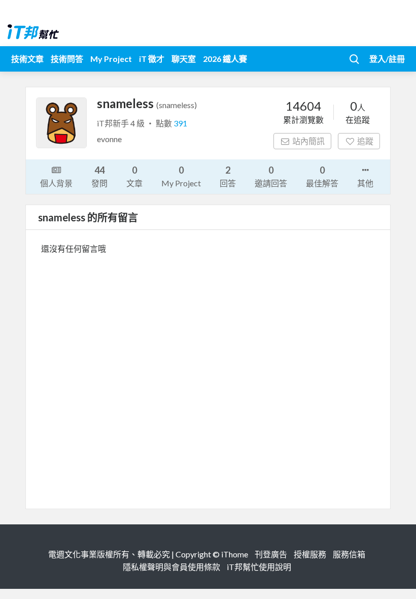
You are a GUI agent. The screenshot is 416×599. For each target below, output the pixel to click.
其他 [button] (365, 183)
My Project (111, 58)
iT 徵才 (151, 58)
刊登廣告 (271, 554)
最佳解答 (322, 176)
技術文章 (27, 58)
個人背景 (56, 183)
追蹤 (365, 141)
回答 (228, 176)
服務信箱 (349, 554)
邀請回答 (271, 176)
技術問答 (67, 58)
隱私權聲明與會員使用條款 (171, 567)
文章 (134, 176)
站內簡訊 (308, 141)
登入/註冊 (387, 58)
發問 (99, 176)
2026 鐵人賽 (225, 58)
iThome (234, 554)
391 (180, 123)
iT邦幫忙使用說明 (259, 567)
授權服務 (310, 554)
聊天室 (183, 58)
